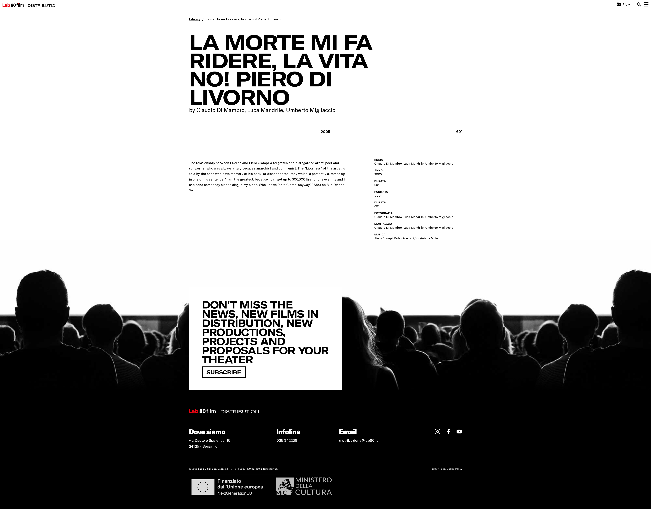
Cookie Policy (454, 468)
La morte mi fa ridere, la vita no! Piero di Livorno (243, 19)
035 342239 (287, 440)
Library (194, 19)
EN (624, 4)
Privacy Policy (438, 468)
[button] (639, 4)
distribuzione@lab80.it (358, 440)
